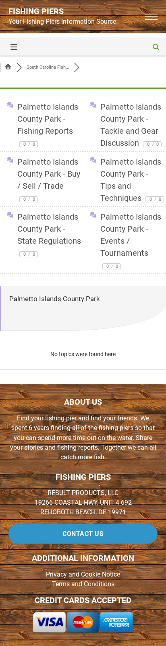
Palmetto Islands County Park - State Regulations (49, 234)
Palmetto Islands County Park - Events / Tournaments (130, 240)
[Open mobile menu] (151, 17)
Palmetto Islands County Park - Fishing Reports (47, 124)
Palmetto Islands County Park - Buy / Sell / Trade (48, 179)
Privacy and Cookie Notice (83, 574)
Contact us (83, 534)
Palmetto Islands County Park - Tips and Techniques (130, 180)
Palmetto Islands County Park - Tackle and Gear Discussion (130, 125)
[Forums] (8, 67)
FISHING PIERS (36, 11)
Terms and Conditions (83, 584)
